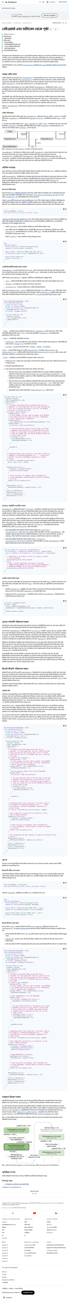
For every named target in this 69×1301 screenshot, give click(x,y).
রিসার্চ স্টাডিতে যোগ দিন (52, 1253)
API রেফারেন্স (27, 1250)
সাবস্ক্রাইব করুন (28, 1292)
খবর (3, 1232)
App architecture (8, 8)
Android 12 (5, 1258)
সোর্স (3, 1230)
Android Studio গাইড (29, 1245)
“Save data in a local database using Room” (47, 195)
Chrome (4, 1274)
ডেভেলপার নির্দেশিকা (29, 1247)
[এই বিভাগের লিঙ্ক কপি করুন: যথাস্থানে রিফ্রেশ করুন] (22, 1097)
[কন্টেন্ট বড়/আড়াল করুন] (15, 34)
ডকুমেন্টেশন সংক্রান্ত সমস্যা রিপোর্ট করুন (56, 1247)
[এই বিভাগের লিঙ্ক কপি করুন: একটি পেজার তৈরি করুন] (21, 578)
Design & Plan (17, 23)
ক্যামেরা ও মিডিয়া (28, 1230)
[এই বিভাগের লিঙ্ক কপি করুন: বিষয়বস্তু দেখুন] (14, 1181)
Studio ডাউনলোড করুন (30, 1253)
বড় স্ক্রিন (48, 1222)
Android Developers (7, 23)
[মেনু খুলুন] (2, 2)
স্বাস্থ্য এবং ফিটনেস (28, 1227)
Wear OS (49, 1224)
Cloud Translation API (24, 16)
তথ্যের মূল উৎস (45, 178)
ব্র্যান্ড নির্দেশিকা (19, 1288)
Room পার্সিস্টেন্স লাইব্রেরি (18, 193)
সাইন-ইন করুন (63, 2)
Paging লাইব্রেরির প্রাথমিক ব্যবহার (51, 65)
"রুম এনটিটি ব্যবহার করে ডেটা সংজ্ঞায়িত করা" (20, 200)
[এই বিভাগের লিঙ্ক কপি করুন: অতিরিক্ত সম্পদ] (17, 1172)
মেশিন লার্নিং (27, 1224)
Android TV (50, 1232)
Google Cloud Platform (8, 1280)
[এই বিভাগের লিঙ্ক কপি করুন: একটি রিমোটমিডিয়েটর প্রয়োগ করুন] (28, 267)
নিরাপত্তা (4, 1227)
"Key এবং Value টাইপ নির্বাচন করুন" (46, 294)
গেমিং (25, 1222)
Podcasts (4, 1238)
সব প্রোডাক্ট (5, 1282)
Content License (23, 1203)
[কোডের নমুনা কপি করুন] (66, 209)
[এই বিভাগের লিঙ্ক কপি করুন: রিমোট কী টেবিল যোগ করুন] (21, 871)
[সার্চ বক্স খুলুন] (40, 2)
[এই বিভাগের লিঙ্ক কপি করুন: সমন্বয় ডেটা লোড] (18, 74)
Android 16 (5, 1247)
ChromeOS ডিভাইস (52, 1227)
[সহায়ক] (63, 23)
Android (4, 1222)
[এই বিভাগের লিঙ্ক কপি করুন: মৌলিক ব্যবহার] (17, 168)
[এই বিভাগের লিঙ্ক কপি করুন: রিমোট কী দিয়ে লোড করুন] (20, 923)
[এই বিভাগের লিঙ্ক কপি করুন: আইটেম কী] (11, 691)
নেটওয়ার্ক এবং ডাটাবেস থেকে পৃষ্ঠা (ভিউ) (17, 1184)
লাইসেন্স (11, 1288)
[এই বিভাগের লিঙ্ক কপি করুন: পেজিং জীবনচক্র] (15, 113)
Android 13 (5, 1256)
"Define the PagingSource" (46, 1114)
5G (25, 1235)
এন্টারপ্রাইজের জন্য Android (9, 1224)
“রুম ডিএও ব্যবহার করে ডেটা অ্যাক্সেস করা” (15, 219)
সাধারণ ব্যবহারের (21, 928)
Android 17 (5, 1245)
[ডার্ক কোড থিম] (64, 209)
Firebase (4, 1277)
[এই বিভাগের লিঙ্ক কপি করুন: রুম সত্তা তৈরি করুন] (17, 190)
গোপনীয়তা (26, 1232)
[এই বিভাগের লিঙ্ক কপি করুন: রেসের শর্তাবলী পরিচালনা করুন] (30, 622)
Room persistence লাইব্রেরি (30, 65)
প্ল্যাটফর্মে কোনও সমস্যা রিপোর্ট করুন (55, 1245)
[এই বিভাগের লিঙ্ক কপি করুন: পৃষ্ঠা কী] (8, 860)
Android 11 (5, 1261)
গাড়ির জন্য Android (51, 1230)
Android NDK (27, 1256)
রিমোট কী (31, 658)
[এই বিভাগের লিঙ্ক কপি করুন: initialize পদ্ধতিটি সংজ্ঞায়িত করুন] (27, 506)
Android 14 (5, 1253)
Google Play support (52, 1250)
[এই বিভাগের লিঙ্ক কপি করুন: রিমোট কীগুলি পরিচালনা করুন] (30, 669)
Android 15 (5, 1250)
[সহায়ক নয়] (65, 23)
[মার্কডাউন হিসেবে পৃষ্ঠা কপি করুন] (55, 29)
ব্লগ (2, 1235)
